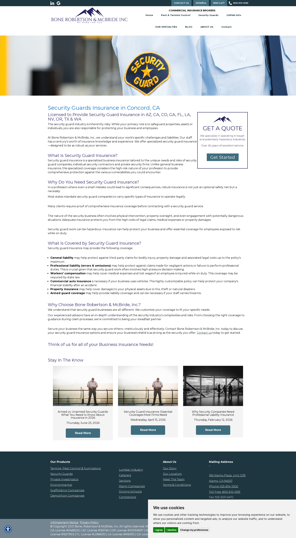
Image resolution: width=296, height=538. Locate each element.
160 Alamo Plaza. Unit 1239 (227, 475)
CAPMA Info (233, 15)
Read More (83, 433)
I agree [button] (159, 529)
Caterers (125, 475)
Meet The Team (174, 479)
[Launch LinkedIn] (53, 3)
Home (149, 15)
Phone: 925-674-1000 (223, 486)
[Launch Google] (60, 3)
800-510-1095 (240, 3)
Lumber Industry (131, 469)
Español (201, 3)
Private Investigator (64, 479)
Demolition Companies (67, 495)
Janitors (125, 480)
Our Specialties (166, 26)
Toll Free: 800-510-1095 (224, 492)
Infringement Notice (64, 522)
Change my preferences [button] (194, 529)
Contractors (127, 497)
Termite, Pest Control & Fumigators (75, 468)
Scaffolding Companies (67, 490)
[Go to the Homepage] (89, 15)
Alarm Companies (132, 486)
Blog (188, 26)
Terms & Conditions (177, 485)
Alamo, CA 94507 (220, 481)
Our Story (169, 468)
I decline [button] (171, 529)
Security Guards (208, 15)
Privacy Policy (89, 522)
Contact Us (181, 3)
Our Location (172, 474)
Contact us (204, 332)
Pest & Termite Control (175, 15)
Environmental (61, 485)
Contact (226, 26)
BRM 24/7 (219, 3)
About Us (206, 26)
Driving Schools (130, 491)
